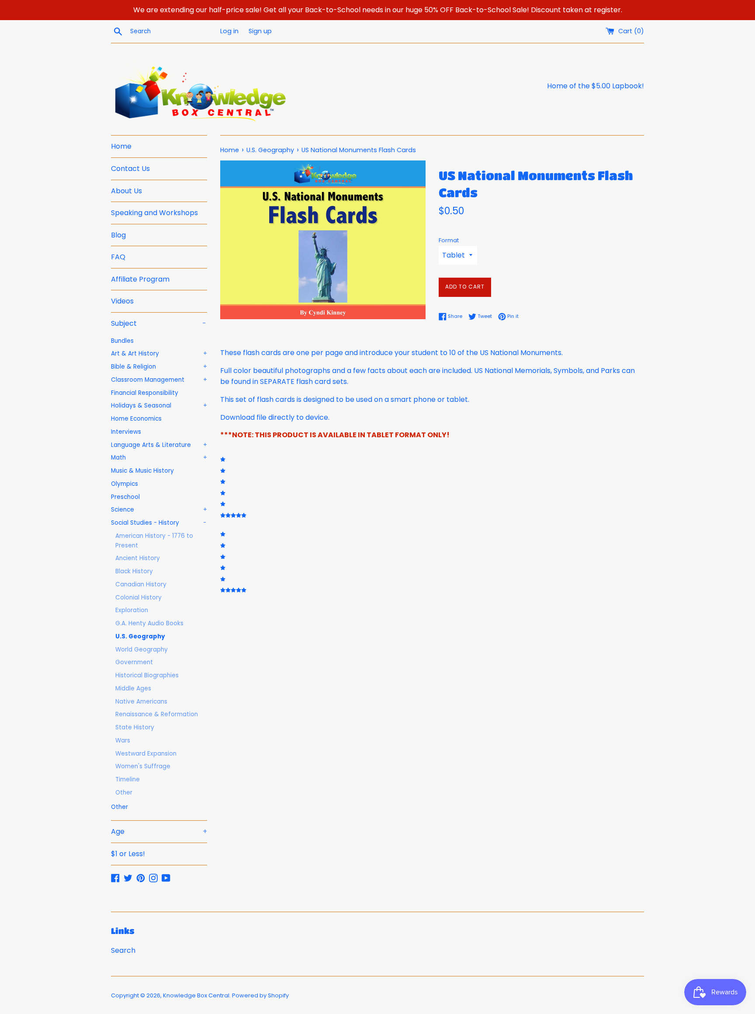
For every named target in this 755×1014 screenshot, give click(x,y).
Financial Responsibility (144, 393)
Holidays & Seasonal (159, 405)
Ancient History (137, 558)
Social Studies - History (158, 523)
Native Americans (141, 701)
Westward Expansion (146, 753)
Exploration (131, 610)
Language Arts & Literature (159, 445)
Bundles (122, 341)
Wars (122, 740)
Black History (134, 571)
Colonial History (138, 597)
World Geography (141, 649)
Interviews (126, 432)
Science (159, 509)
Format (449, 240)
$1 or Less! (128, 854)
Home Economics (136, 419)
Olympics (124, 484)
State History (134, 727)
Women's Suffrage (142, 766)
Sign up (260, 31)
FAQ (118, 257)
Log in (229, 31)
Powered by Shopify (260, 995)
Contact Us (130, 169)
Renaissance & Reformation (156, 714)
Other (123, 792)
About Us (126, 191)
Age (159, 831)
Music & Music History (142, 471)
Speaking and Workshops (154, 213)
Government (134, 662)
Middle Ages (133, 688)
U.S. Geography (140, 636)
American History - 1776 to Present (154, 541)
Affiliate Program (140, 279)
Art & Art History (159, 353)
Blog (118, 235)
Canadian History (140, 584)
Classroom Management (159, 380)
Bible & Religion (159, 366)
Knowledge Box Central (196, 995)
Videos (122, 301)
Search (123, 950)
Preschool (125, 497)
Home (121, 146)
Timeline (127, 779)
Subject (158, 323)
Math (159, 457)
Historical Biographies (147, 675)
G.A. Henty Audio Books (149, 623)
